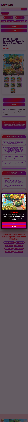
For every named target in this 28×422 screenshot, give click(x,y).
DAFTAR (14, 226)
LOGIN (14, 223)
